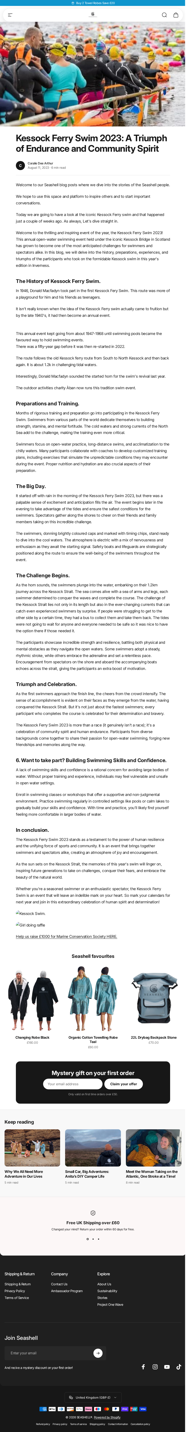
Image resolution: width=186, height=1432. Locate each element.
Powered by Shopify (107, 1417)
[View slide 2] (93, 1239)
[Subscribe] (98, 1353)
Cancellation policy (140, 1424)
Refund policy (43, 1424)
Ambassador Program (67, 1291)
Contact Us (59, 1284)
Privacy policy (60, 1424)
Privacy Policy (15, 1291)
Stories (102, 1298)
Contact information (118, 1424)
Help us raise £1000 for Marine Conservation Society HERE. (66, 936)
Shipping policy (97, 1424)
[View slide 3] (98, 1239)
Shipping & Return (18, 1284)
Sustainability (107, 1291)
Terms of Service (17, 1298)
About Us (104, 1284)
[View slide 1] (87, 1239)
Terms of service (78, 1424)
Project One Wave (110, 1305)
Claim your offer (123, 1084)
